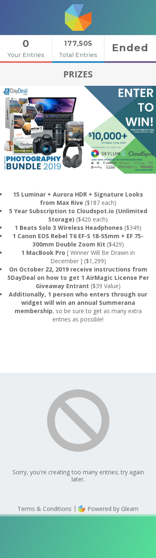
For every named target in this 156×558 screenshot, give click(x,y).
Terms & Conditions (44, 509)
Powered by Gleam (112, 509)
